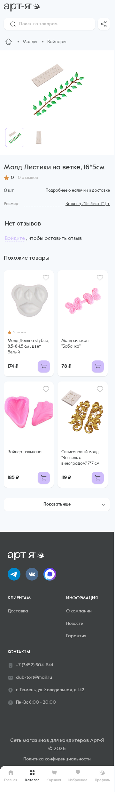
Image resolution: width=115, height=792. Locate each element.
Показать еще (57, 504)
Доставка (18, 611)
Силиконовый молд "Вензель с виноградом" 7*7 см (80, 458)
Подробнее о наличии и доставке (78, 191)
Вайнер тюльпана (25, 452)
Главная (11, 780)
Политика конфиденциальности (57, 759)
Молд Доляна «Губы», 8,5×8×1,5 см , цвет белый (28, 346)
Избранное (77, 780)
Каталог (32, 780)
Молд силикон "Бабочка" (74, 344)
